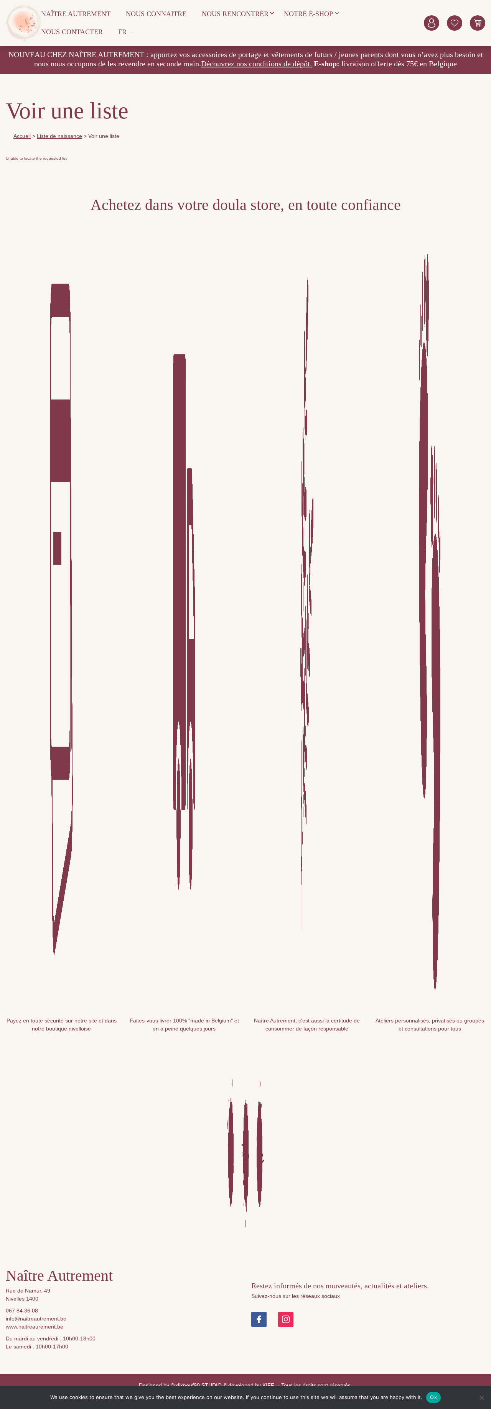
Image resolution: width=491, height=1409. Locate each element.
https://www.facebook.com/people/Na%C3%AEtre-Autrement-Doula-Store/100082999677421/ (259, 1319)
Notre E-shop (308, 14)
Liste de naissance (59, 136)
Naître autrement (75, 14)
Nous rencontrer (235, 14)
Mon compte (431, 23)
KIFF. (268, 1385)
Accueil (22, 136)
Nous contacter (72, 32)
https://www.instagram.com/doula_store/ (285, 1319)
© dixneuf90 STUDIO (196, 1385)
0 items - (477, 23)
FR (122, 32)
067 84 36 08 (22, 1310)
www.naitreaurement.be (34, 1327)
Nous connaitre (156, 14)
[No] (481, 1397)
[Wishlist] (454, 23)
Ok (433, 1397)
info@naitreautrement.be (36, 1319)
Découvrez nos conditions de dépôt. (256, 63)
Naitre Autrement (23, 23)
